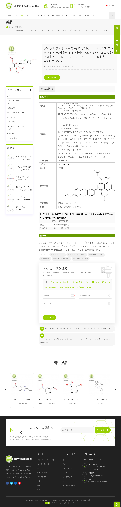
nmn (39, 468)
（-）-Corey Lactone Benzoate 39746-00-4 (23, 198)
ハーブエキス (12, 117)
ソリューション (57, 15)
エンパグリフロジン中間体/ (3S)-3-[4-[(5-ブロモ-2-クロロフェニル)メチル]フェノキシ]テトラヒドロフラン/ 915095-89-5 (76, 341)
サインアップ (102, 430)
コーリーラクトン (43, 464)
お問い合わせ (90, 15)
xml (64, 481)
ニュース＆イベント (41, 15)
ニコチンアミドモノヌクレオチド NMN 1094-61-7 (23, 158)
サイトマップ (67, 477)
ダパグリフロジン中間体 (78, 255)
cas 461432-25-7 (97, 255)
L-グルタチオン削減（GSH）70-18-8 (23, 168)
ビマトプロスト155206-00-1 (22, 208)
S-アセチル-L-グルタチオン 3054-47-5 (23, 178)
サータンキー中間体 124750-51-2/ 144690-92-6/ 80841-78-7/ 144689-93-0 (99, 399)
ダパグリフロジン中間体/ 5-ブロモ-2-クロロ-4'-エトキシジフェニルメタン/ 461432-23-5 (80, 329)
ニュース (66, 472)
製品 (21, 15)
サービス (28, 15)
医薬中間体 (11, 133)
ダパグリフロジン (58, 255)
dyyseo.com (69, 500)
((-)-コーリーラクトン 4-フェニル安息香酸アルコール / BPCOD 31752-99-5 (24, 188)
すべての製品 (12, 138)
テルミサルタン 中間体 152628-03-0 (22, 399)
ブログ (67, 15)
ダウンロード (78, 15)
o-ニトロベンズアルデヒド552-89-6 (73, 399)
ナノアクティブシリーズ (16, 112)
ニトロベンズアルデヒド (45, 460)
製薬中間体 (46, 259)
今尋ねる (53, 77)
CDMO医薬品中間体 (81, 259)
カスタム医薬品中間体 (62, 259)
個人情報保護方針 (69, 485)
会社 (15, 15)
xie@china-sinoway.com (60, 7)
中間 (39, 481)
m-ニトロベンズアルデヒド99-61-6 (48, 399)
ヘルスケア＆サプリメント (16, 102)
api (8, 96)
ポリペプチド (12, 121)
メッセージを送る (117, 504)
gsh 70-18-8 (42, 472)
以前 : (47, 328)
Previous (5, 389)
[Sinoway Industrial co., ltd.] (22, 5)
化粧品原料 (11, 108)
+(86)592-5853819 (82, 7)
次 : (46, 335)
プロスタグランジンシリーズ (16, 127)
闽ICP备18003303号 (82, 500)
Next (116, 389)
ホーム (8, 15)
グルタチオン (42, 477)
